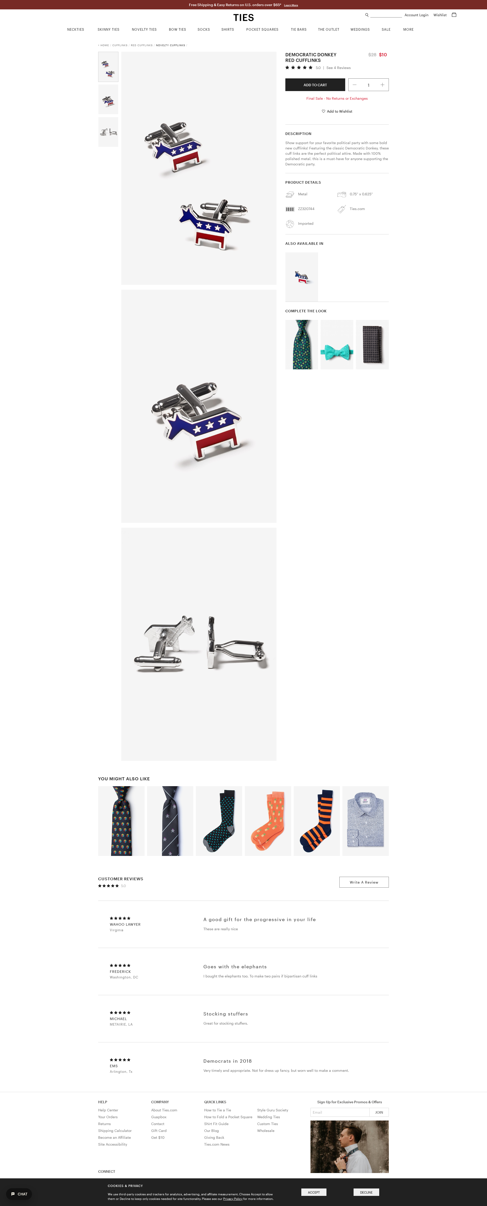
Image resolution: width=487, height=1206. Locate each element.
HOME (104, 45)
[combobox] (386, 15)
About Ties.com (164, 1110)
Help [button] (102, 1102)
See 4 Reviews (338, 68)
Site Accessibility (112, 1144)
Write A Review (364, 882)
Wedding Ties (268, 1117)
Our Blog (211, 1130)
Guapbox (158, 1117)
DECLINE (366, 1192)
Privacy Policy (232, 1198)
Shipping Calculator (115, 1130)
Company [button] (160, 1102)
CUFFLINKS (120, 45)
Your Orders (108, 1117)
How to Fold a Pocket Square (228, 1117)
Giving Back (214, 1137)
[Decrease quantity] (355, 85)
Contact (157, 1124)
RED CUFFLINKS (142, 45)
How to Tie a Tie (217, 1110)
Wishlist (440, 15)
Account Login (417, 15)
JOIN (379, 1112)
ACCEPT (314, 1192)
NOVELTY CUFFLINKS (170, 45)
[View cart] (454, 15)
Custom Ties (267, 1124)
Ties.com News (217, 1144)
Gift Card (159, 1130)
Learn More (291, 5)
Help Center (108, 1110)
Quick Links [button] (215, 1102)
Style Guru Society (272, 1110)
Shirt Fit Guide (216, 1124)
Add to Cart (315, 85)
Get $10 (158, 1137)
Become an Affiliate (114, 1137)
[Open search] (367, 15)
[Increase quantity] (383, 85)
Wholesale (265, 1130)
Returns (104, 1124)
